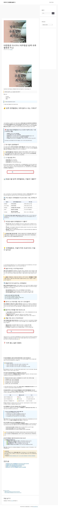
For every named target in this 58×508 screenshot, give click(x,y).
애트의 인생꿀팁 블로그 (9, 2)
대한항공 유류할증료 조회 (13, 455)
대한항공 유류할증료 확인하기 (20, 241)
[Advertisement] (20, 11)
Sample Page (51, 2)
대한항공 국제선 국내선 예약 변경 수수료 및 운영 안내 (15, 464)
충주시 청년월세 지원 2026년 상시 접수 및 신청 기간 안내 (13, 492)
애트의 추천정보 (7, 490)
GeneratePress (35, 506)
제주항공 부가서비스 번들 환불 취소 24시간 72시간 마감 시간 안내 (17, 463)
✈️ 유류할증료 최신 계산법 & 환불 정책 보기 (20, 331)
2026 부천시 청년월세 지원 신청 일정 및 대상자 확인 (12, 491)
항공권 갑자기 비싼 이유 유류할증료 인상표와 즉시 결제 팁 (16, 467)
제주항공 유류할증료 (31, 455)
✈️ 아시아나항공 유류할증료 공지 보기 (20, 172)
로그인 (12, 500)
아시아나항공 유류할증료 (23, 455)
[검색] (53, 13)
